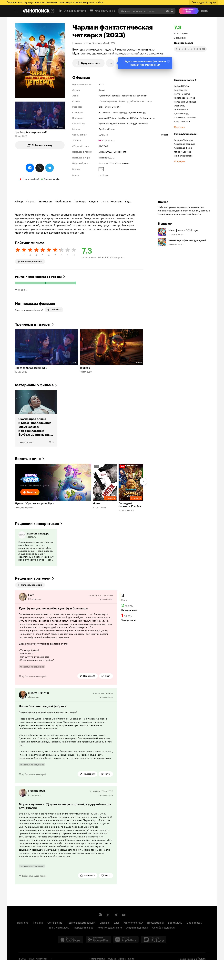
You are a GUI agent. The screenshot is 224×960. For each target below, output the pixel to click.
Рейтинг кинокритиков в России (38, 277)
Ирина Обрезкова (183, 155)
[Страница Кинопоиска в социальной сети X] (108, 915)
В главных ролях (184, 80)
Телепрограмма (97, 958)
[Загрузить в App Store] (70, 939)
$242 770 (103, 134)
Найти (172, 10)
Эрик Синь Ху (105, 123)
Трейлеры (80, 201)
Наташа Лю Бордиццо (185, 101)
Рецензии (116, 201)
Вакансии (23, 922)
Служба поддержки (163, 927)
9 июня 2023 (105, 157)
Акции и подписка (137, 927)
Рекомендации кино (110, 927)
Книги (131, 958)
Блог (116, 922)
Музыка (112, 958)
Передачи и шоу (83, 927)
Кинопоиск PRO (133, 922)
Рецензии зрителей (33, 578)
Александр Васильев (184, 143)
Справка (105, 922)
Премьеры (45, 201)
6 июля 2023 (105, 151)
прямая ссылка (106, 598)
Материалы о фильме (34, 385)
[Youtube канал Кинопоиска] (124, 915)
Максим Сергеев (182, 151)
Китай (102, 89)
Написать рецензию (31, 261)
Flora (31, 594)
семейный (142, 95)
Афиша (122, 958)
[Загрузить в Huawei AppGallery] (126, 939)
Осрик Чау (179, 105)
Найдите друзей (167, 207)
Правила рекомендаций (81, 922)
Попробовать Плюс (189, 11)
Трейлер (85, 367)
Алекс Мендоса (182, 121)
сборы (164, 134)
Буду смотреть (90, 63)
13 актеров (179, 161)
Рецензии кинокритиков (37, 524)
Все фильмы (175, 922)
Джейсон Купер (106, 128)
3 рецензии (180, 37)
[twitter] (39, 168)
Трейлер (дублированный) (31, 132)
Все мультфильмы (59, 927)
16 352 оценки (181, 32)
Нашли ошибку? (30, 178)
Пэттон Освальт (182, 93)
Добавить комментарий (34, 676)
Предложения (155, 922)
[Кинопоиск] (36, 11)
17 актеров (179, 126)
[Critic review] (36, 547)
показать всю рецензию (32, 666)
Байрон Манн (181, 109)
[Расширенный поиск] (167, 10)
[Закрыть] (168, 61)
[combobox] (141, 10)
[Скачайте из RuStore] (153, 939)
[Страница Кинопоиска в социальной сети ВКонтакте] (100, 915)
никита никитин (38, 692)
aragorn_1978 (36, 790)
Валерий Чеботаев (183, 139)
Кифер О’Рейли (182, 85)
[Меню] (17, 11)
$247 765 (103, 145)
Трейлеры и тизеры (32, 324)
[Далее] (143, 481)
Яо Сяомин (104, 112)
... (148, 112)
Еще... (128, 201)
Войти (204, 10)
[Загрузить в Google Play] (98, 939)
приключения (129, 95)
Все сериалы (194, 922)
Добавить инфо (52, 178)
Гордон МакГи (120, 123)
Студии (93, 201)
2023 (101, 84)
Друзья (163, 202)
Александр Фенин (183, 147)
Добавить (56, 309)
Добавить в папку (42, 145)
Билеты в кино (28, 459)
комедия (116, 95)
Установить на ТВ (104, 10)
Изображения (63, 201)
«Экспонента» (119, 151)
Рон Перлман (180, 89)
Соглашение (54, 922)
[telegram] (49, 168)
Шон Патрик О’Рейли (109, 106)
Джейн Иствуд (181, 113)
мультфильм (105, 95)
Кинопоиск (41, 958)
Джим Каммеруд (137, 112)
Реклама (38, 922)
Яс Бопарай (146, 117)
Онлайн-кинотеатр (75, 10)
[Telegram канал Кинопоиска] (116, 915)
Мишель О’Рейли (107, 117)
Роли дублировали (185, 134)
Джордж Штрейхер (138, 123)
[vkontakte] (30, 168)
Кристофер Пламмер (184, 97)
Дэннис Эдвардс (119, 112)
